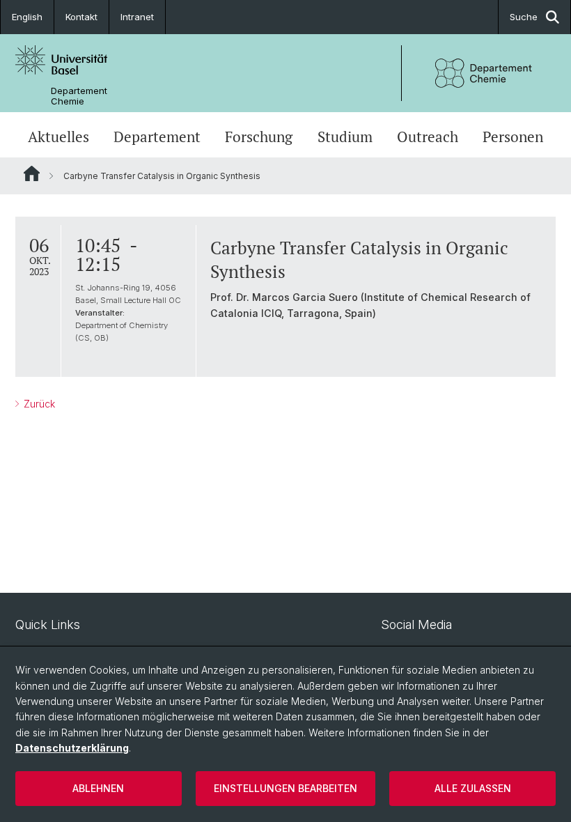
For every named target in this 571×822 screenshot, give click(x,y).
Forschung (258, 136)
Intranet (137, 16)
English (27, 16)
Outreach (427, 136)
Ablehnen (98, 788)
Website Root (32, 173)
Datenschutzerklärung (72, 748)
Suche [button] (524, 16)
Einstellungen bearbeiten (285, 788)
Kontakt (81, 16)
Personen (513, 136)
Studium (345, 136)
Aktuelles (58, 136)
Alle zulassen (473, 788)
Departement (157, 136)
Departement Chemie (79, 96)
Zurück (38, 404)
